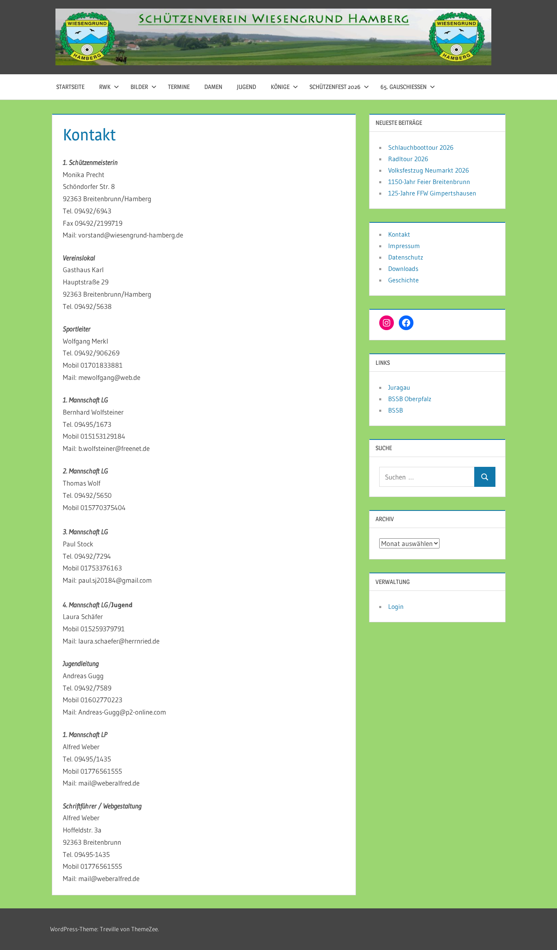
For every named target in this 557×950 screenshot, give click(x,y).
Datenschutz (405, 257)
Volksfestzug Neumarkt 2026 (428, 170)
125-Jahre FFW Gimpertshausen (432, 193)
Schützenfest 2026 (334, 87)
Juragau (399, 387)
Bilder (139, 87)
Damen (213, 87)
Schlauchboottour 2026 (420, 147)
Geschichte (403, 280)
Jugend (246, 87)
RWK (105, 87)
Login (396, 606)
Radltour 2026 (408, 159)
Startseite (70, 87)
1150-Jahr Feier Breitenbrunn (429, 182)
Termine (179, 87)
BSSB (395, 410)
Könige (280, 87)
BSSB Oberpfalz (409, 399)
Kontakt (399, 234)
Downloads (403, 268)
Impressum (404, 246)
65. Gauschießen (403, 87)
